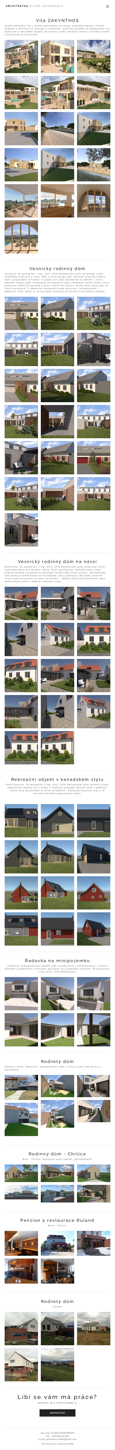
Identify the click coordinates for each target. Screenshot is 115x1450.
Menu (107, 6)
